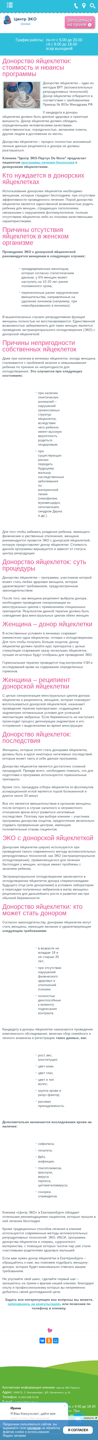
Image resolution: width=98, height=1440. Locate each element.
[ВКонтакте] (42, 1340)
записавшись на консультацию (34, 1304)
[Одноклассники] (49, 1340)
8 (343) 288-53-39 (29, 1397)
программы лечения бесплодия (47, 162)
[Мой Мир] (56, 1340)
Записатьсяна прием (79, 22)
